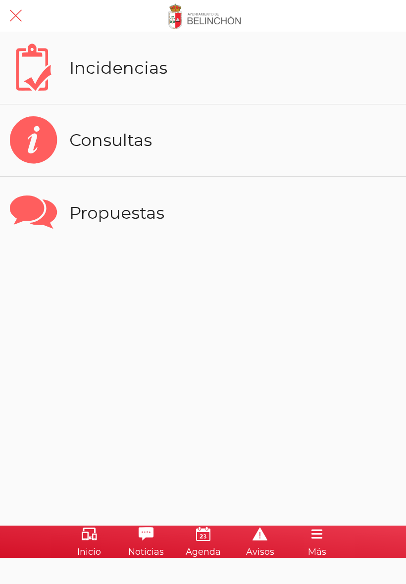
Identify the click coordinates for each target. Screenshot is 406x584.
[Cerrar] (16, 16)
